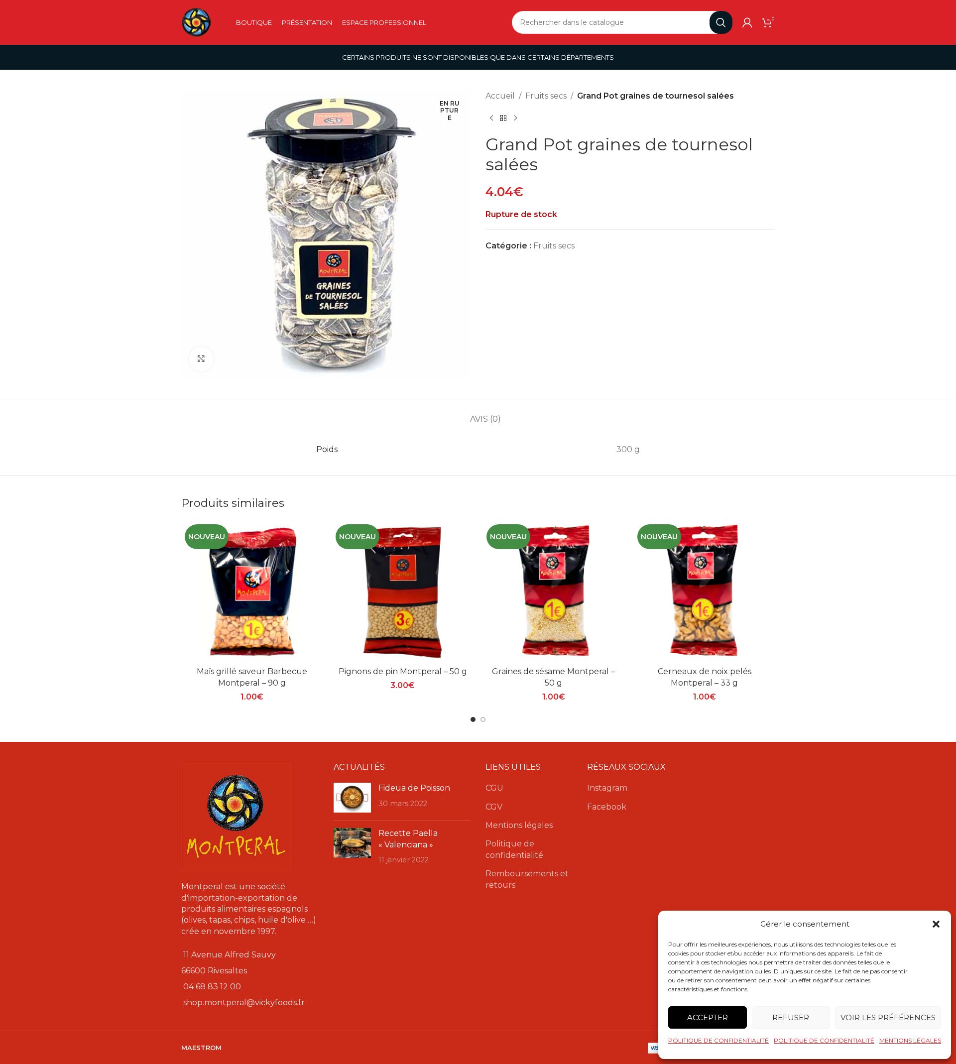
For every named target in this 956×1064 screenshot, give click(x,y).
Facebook (606, 807)
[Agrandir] (201, 359)
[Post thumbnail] (352, 798)
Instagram (607, 788)
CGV (493, 807)
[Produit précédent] (491, 118)
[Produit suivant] (515, 118)
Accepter (707, 1017)
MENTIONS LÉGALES (910, 1040)
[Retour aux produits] (503, 118)
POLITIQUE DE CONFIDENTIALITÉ (718, 1040)
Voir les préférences (888, 1017)
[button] (936, 924)
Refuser (790, 1017)
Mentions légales (519, 825)
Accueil (500, 96)
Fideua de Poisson (414, 788)
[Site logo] (196, 21)
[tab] (485, 414)
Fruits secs (546, 96)
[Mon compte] (747, 22)
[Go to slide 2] (482, 719)
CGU (494, 788)
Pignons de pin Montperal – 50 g (403, 671)
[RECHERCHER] (721, 22)
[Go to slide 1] (473, 719)
